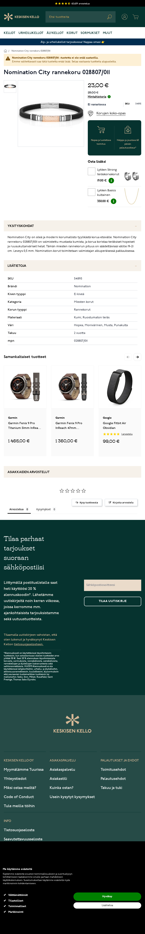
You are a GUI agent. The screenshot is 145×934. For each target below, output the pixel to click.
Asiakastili (58, 778)
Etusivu (5, 50)
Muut (107, 33)
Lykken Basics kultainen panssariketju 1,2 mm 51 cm (108, 193)
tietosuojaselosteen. (28, 644)
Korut (72, 33)
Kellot (9, 33)
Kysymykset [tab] (43, 509)
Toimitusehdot (113, 769)
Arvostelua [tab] (16, 509)
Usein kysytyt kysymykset (72, 797)
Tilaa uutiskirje (113, 601)
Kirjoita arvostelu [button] (123, 502)
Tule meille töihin (19, 806)
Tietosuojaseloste (19, 830)
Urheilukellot (31, 33)
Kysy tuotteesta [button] (89, 502)
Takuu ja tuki (111, 788)
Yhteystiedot (15, 778)
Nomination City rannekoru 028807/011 (31, 50)
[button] (137, 357)
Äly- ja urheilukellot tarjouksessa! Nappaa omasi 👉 (73, 42)
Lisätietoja (17, 266)
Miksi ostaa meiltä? (20, 788)
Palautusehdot (113, 778)
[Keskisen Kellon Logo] (21, 17)
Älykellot (55, 33)
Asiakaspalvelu (62, 769)
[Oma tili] (125, 17)
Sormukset (90, 33)
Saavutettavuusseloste (23, 839)
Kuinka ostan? (61, 788)
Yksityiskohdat (21, 226)
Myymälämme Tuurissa (24, 769)
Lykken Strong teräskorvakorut (108, 172)
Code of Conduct (19, 797)
